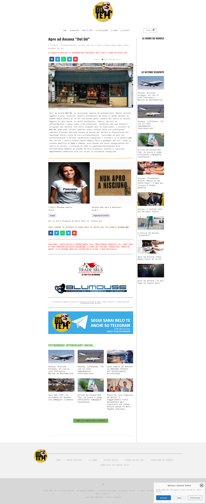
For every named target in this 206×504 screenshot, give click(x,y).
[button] (202, 485)
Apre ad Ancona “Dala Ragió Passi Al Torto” (150, 257)
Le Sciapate (125, 30)
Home (58, 460)
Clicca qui (96, 221)
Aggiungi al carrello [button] (101, 216)
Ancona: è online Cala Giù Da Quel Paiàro (150, 210)
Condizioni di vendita (162, 460)
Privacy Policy (111, 460)
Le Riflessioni (102, 30)
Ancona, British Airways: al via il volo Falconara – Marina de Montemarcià (60, 370)
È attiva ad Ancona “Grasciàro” (148, 234)
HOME (64, 30)
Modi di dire (87, 30)
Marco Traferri (74, 460)
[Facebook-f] (103, 484)
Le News (114, 30)
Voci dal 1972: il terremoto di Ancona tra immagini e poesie (60, 397)
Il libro (93, 460)
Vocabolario (74, 30)
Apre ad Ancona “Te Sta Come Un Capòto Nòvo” (151, 281)
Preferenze (195, 498)
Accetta (163, 498)
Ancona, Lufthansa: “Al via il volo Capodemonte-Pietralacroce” (91, 370)
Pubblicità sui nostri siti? (114, 465)
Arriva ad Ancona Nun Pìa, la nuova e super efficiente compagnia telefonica (90, 398)
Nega (179, 498)
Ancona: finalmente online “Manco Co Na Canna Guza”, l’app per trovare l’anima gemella (151, 183)
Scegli (52, 216)
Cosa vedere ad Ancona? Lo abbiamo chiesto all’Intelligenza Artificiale (120, 370)
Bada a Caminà (78, 143)
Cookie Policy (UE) (134, 460)
